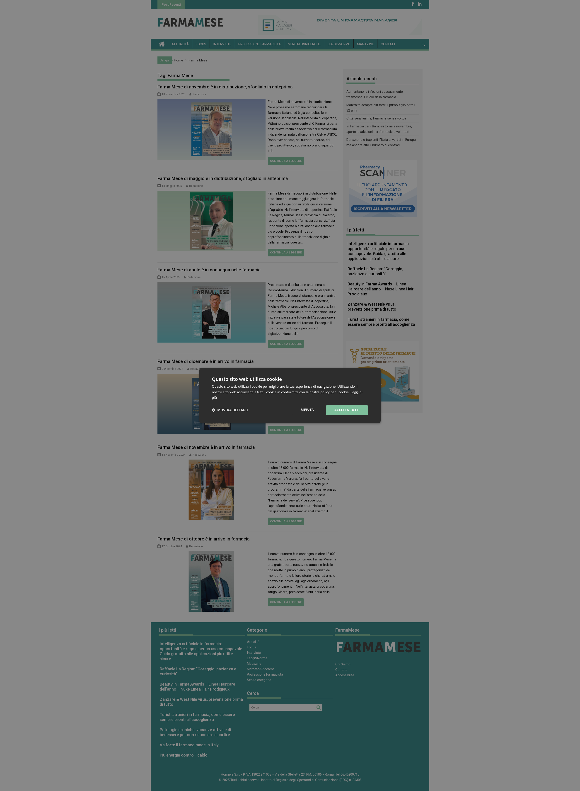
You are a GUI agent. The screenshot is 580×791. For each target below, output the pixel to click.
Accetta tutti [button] (347, 410)
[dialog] (290, 395)
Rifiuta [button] (307, 409)
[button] (230, 410)
